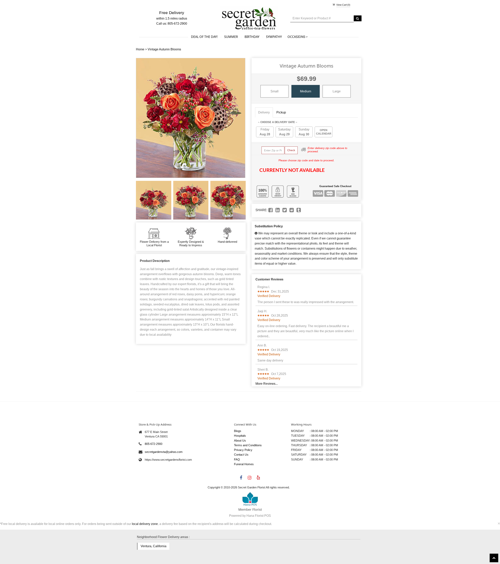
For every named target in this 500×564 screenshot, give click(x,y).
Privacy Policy (243, 450)
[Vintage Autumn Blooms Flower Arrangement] (153, 200)
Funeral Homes (244, 464)
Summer (231, 37)
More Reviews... (266, 383)
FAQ (237, 459)
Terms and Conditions (248, 445)
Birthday (252, 37)
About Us (240, 440)
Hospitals (240, 435)
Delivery (264, 112)
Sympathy (274, 37)
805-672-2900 (153, 443)
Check (291, 150)
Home (140, 49)
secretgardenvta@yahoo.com (164, 451)
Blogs (237, 431)
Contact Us (241, 454)
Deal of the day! (204, 37)
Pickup (281, 112)
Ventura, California (153, 546)
